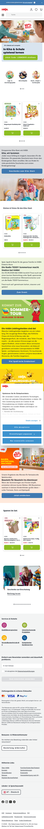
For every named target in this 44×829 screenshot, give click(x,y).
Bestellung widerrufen (14, 748)
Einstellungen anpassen (21, 434)
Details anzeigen (32, 420)
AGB (3, 813)
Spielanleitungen (26, 770)
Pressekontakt (18, 817)
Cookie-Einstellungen (25, 820)
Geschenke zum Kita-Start (22, 171)
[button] (41, 2)
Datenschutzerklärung (19, 813)
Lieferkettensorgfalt (7, 817)
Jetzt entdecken (22, 495)
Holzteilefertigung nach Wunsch (30, 775)
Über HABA (5, 768)
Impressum (8, 813)
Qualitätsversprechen (9, 630)
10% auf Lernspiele (27, 2)
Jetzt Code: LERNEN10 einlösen (20, 57)
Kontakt (4, 770)
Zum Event (22, 292)
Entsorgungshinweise (30, 817)
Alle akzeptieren (22, 427)
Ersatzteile (24, 773)
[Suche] (8, 14)
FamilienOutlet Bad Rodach (29, 768)
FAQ (28, 813)
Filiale (16, 820)
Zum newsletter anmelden (22, 679)
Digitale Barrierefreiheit (10, 778)
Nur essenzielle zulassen (22, 441)
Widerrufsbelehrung (7, 820)
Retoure (4, 775)
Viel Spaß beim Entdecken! (22, 361)
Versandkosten (7, 773)
